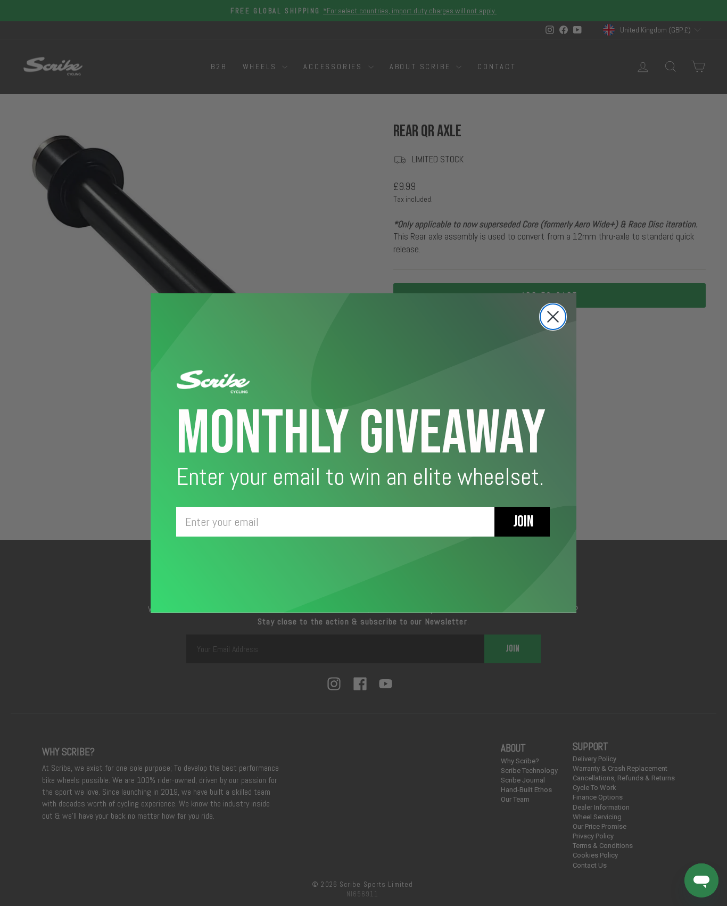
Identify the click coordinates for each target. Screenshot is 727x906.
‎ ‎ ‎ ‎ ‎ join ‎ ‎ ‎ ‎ (522, 521)
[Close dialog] (553, 317)
